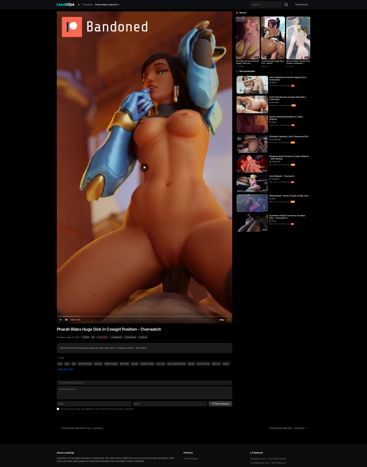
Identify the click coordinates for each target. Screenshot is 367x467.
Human (226, 364)
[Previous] (237, 37)
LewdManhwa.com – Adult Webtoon (268, 462)
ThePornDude (301, 4)
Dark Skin (161, 364)
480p (221, 320)
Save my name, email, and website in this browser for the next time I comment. (97, 409)
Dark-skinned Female (176, 364)
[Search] (286, 4)
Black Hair (124, 364)
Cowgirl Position (147, 364)
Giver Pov (216, 364)
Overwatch (87, 4)
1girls (67, 364)
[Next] (309, 37)
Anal (74, 364)
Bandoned (117, 337)
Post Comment (222, 403)
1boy (60, 364)
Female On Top (203, 364)
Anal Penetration (85, 364)
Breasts (135, 364)
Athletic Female (111, 364)
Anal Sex (98, 364)
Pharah (144, 337)
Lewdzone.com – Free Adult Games (268, 458)
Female (191, 364)
